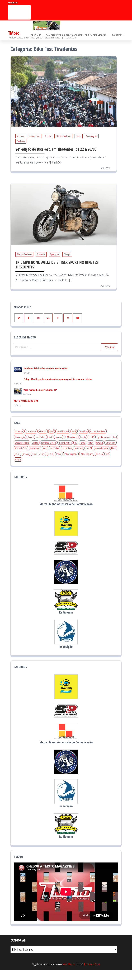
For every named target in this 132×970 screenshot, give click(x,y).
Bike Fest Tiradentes (63, 136)
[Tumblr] (67, 317)
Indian (90, 442)
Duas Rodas (39, 437)
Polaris (17, 453)
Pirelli (113, 448)
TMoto (13, 33)
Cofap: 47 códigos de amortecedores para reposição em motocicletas (58, 379)
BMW (51, 431)
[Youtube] (77, 317)
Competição (20, 437)
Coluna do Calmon (97, 431)
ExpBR (91, 437)
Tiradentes (21, 141)
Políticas (117, 35)
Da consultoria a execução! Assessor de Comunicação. (76, 35)
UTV (107, 453)
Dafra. (30, 437)
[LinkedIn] (48, 317)
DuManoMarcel (71, 437)
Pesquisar (13, 2)
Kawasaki (99, 442)
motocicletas (67, 448)
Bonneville (41, 254)
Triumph (67, 254)
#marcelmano (34, 136)
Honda (82, 442)
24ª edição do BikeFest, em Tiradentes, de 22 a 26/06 (55, 149)
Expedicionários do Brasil (107, 437)
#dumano (20, 136)
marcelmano (35, 448)
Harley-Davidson (65, 442)
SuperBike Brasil (38, 453)
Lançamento (110, 442)
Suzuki (50, 453)
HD (76, 442)
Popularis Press (92, 964)
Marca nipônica (21, 448)
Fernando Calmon (48, 442)
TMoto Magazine (70, 453)
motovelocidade (101, 448)
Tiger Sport (54, 254)
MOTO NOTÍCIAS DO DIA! (26, 400)
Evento (78, 136)
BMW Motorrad (63, 431)
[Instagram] (38, 317)
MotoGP (89, 448)
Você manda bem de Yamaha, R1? (40, 389)
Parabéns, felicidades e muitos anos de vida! (46, 368)
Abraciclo (43, 431)
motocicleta (54, 448)
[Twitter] (18, 317)
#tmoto (48, 136)
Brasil (74, 431)
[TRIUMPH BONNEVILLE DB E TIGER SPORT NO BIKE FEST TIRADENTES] (64, 213)
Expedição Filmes (22, 442)
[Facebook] (28, 317)
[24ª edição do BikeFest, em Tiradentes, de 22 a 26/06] (64, 91)
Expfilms (35, 442)
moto (45, 448)
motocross (79, 448)
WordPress (69, 964)
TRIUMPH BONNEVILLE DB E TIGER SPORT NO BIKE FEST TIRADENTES (57, 264)
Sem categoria (91, 136)
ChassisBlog (83, 431)
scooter (26, 453)
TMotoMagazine (86, 453)
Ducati (49, 437)
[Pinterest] (58, 317)
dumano (58, 437)
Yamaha (18, 459)
